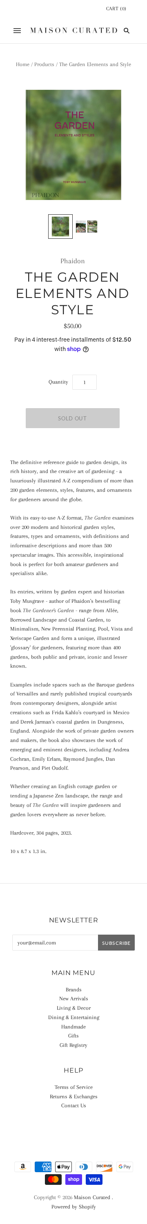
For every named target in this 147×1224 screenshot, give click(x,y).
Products (44, 64)
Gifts (73, 1036)
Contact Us (73, 1105)
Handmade (73, 1027)
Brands (74, 989)
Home (22, 64)
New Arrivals (73, 998)
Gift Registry (73, 1045)
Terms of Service (74, 1087)
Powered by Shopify (73, 1207)
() (116, 8)
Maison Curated (92, 1197)
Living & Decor (74, 1008)
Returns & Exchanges (74, 1096)
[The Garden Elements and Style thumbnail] (60, 226)
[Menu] (17, 30)
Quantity (58, 382)
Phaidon (72, 261)
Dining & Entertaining (73, 1017)
